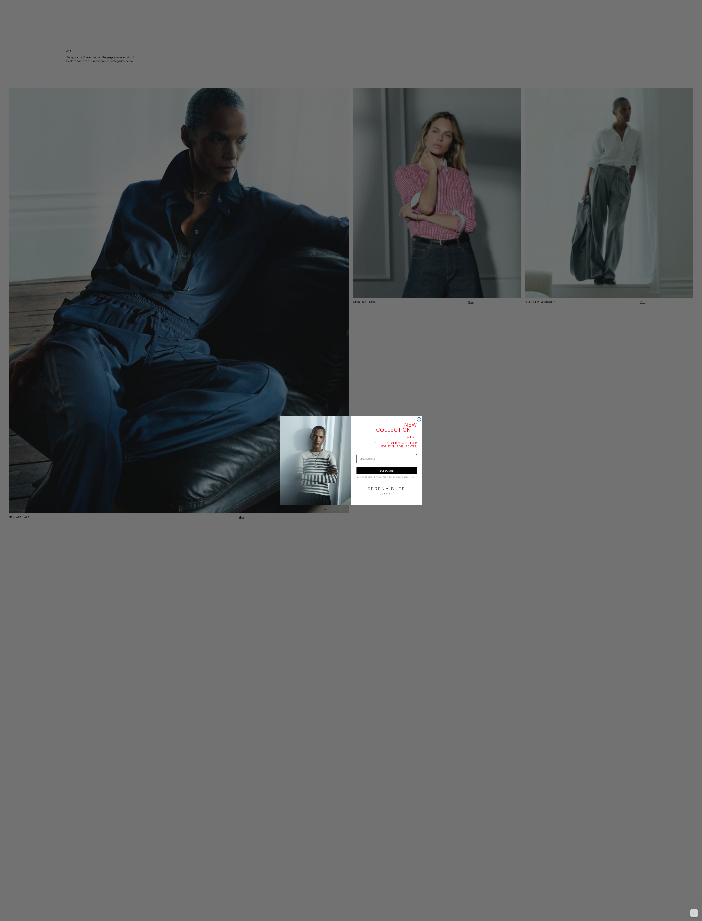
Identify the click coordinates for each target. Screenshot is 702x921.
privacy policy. (408, 477)
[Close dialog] (419, 419)
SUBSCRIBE (387, 470)
